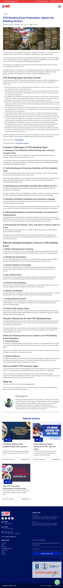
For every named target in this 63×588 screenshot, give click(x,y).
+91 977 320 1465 (8, 528)
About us (4, 546)
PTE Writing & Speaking (22, 143)
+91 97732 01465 (56, 1)
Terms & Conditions (46, 585)
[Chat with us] (57, 582)
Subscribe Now (45, 553)
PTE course (28, 384)
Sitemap (4, 554)
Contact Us (5, 550)
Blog (3, 544)
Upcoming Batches (7, 548)
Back (6, 14)
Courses (4, 543)
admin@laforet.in (43, 1)
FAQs (3, 552)
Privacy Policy (57, 585)
